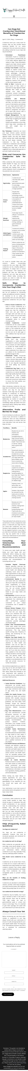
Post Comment (8, 994)
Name (14, 970)
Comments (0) (19, 39)
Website (14, 981)
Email (14, 976)
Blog (12, 39)
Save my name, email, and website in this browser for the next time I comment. (14, 989)
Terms (14, 1063)
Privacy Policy (22, 1063)
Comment (14, 949)
